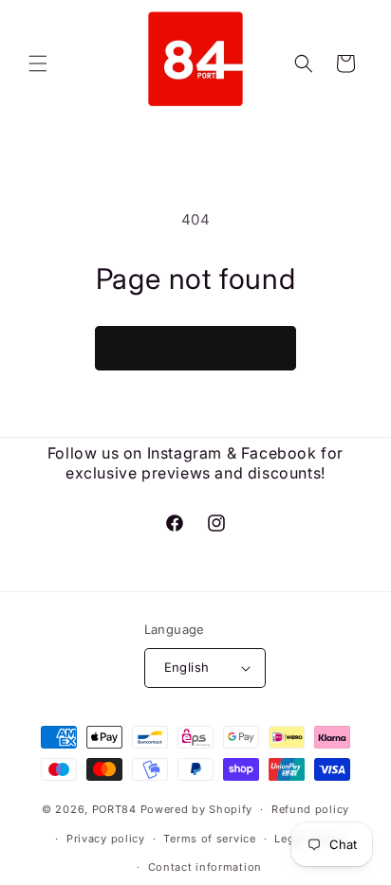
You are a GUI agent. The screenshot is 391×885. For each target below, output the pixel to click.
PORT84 (114, 809)
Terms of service (209, 838)
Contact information (205, 867)
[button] (38, 63)
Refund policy (310, 809)
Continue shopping (195, 348)
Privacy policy (105, 838)
